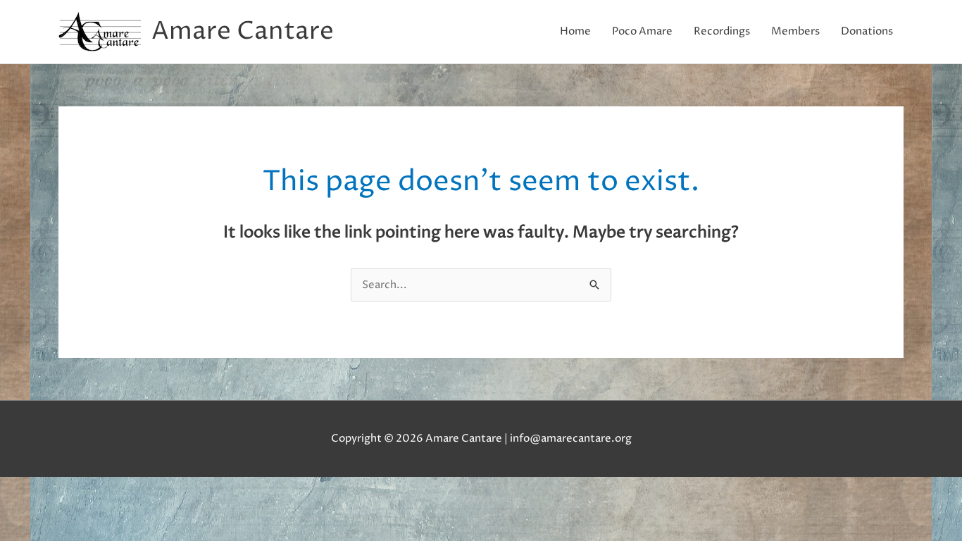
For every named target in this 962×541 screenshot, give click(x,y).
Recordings (722, 31)
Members (795, 31)
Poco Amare (642, 31)
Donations (867, 31)
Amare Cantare (242, 32)
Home (575, 31)
